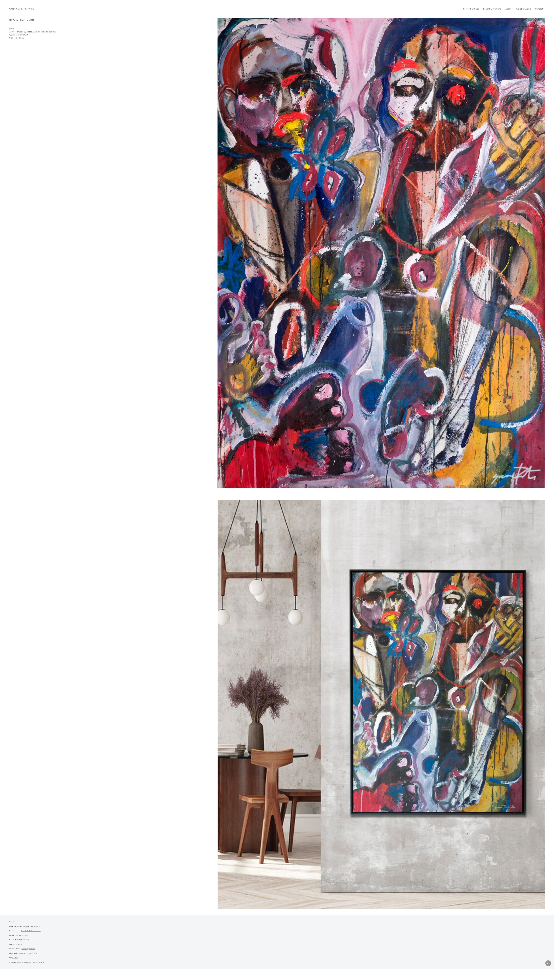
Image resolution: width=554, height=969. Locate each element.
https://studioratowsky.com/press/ (26, 953)
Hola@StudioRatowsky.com (32, 926)
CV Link (15, 957)
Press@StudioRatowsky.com (31, 931)
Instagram (18, 944)
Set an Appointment (28, 949)
